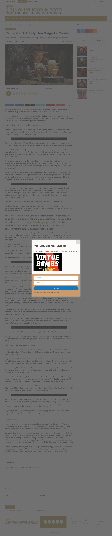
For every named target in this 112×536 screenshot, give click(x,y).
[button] (56, 262)
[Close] (78, 242)
